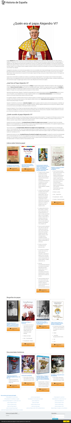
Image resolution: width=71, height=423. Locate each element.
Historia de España (16, 2)
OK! (66, 421)
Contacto (7, 415)
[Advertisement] (35, 12)
